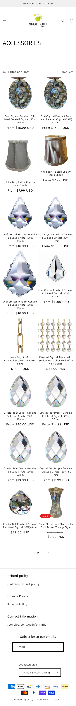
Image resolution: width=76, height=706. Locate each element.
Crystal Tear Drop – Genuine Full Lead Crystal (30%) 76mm (55, 416)
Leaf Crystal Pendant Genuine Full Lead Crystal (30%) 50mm (55, 293)
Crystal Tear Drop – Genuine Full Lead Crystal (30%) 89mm (20, 416)
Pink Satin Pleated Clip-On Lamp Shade (55, 173)
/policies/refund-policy (23, 584)
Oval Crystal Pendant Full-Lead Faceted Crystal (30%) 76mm (20, 119)
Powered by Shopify (51, 699)
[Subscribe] (59, 647)
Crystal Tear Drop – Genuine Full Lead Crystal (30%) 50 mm (55, 471)
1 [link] (28, 553)
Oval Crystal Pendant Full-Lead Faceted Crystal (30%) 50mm (56, 119)
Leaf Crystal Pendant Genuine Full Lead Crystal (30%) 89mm (20, 238)
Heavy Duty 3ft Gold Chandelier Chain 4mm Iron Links (20, 360)
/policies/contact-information (27, 624)
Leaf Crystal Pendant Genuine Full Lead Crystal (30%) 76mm (55, 238)
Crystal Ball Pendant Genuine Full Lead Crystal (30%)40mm (20, 526)
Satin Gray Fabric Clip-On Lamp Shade (20, 184)
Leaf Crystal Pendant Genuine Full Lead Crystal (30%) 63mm (20, 305)
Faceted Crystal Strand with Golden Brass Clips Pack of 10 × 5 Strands (56, 360)
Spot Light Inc (31, 699)
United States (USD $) (36, 672)
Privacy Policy (17, 604)
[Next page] (48, 553)
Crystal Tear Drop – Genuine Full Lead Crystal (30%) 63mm (20, 471)
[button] (5, 21)
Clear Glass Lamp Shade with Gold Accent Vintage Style (56, 526)
